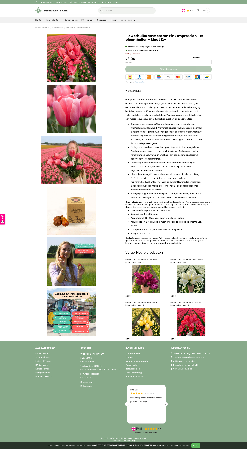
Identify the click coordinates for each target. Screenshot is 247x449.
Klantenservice (133, 353)
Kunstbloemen (42, 368)
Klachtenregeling (134, 372)
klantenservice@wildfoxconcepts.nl (103, 369)
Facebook (88, 382)
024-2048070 (95, 366)
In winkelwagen (169, 69)
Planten (38, 20)
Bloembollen (140, 82)
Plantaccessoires (44, 376)
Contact (130, 357)
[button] (101, 10)
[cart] (203, 11)
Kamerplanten (42, 353)
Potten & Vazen (43, 361)
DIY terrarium (87, 20)
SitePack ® (142, 438)
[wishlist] (198, 10)
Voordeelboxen (128, 20)
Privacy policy (132, 365)
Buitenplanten (71, 20)
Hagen (114, 20)
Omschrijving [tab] (134, 91)
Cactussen (102, 20)
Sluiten (196, 445)
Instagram (88, 386)
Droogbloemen (43, 372)
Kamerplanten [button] (53, 20)
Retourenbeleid (133, 368)
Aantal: (196, 57)
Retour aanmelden (135, 376)
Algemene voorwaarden (137, 361)
